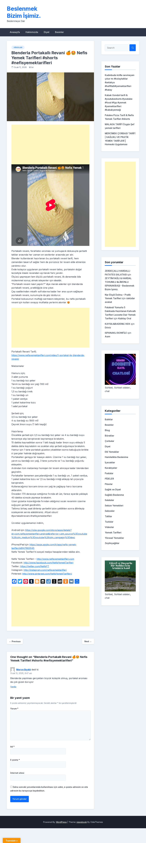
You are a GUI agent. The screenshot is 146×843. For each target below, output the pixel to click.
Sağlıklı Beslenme (114, 494)
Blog (107, 430)
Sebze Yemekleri (114, 505)
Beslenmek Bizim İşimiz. (24, 12)
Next (88, 641)
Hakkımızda (32, 32)
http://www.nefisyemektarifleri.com (55, 559)
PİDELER (109, 478)
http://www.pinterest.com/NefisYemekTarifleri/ (47, 573)
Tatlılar (108, 516)
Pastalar (109, 473)
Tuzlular (109, 521)
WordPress (61, 822)
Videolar (18, 47)
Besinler (59, 32)
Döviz (108, 327)
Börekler (109, 435)
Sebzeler (110, 510)
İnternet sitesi (17, 773)
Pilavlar (109, 484)
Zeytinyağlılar (112, 543)
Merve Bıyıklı (23, 669)
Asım (107, 336)
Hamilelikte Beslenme (116, 457)
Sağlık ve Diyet (113, 489)
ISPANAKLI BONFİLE (116, 332)
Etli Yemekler (112, 451)
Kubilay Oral (124, 318)
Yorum (14, 709)
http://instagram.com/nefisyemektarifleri (45, 570)
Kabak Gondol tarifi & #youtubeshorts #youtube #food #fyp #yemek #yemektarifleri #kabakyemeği (118, 102)
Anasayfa (15, 32)
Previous (15, 641)
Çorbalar (109, 441)
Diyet (46, 32)
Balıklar (109, 419)
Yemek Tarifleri (113, 532)
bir (32, 67)
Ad (12, 747)
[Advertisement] (50, 144)
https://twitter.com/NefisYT (34, 566)
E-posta (15, 760)
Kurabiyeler (111, 467)
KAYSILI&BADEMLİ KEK (117, 323)
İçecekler (110, 462)
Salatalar (109, 500)
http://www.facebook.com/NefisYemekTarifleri (48, 562)
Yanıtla (13, 687)
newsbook (82, 822)
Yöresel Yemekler (114, 537)
